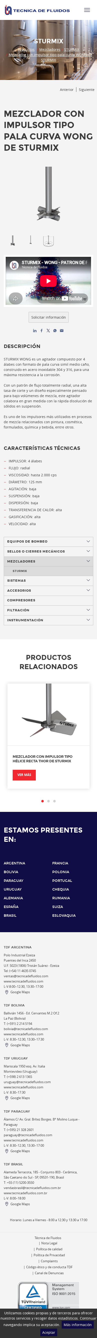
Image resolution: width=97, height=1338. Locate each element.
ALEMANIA (13, 898)
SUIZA (57, 907)
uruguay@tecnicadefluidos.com (27, 1082)
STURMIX (71, 49)
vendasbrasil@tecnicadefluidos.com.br (32, 1188)
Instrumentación (25, 620)
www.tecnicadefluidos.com (23, 981)
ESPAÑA (11, 907)
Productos (26, 49)
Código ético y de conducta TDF (49, 1267)
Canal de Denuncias (49, 1273)
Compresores (21, 600)
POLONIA (60, 872)
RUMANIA (61, 898)
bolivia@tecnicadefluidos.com (26, 1029)
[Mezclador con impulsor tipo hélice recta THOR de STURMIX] (48, 714)
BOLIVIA (11, 872)
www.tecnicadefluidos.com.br (25, 1193)
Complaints (49, 1261)
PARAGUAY (13, 881)
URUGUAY (13, 889)
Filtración (18, 610)
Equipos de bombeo (27, 542)
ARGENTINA (14, 863)
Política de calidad (49, 1249)
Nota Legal (49, 1243)
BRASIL (10, 916)
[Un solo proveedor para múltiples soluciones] (37, 10)
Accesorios (19, 591)
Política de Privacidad (49, 1255)
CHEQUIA (60, 889)
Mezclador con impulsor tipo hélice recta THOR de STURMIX (42, 758)
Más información (78, 1324)
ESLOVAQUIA (64, 916)
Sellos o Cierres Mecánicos (36, 552)
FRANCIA (60, 863)
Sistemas (16, 581)
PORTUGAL (62, 881)
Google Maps (20, 992)
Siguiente (87, 89)
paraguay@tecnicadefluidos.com (28, 1135)
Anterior (67, 89)
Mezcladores (49, 49)
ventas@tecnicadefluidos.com (26, 976)
